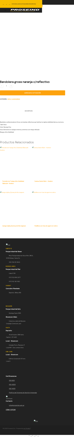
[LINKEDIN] (6, 4)
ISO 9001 (12, 380)
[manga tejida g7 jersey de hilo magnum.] (15, 206)
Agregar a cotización (32, 93)
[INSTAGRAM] (9, 4)
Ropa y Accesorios (14, 99)
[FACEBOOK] (3, 4)
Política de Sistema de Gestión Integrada (23, 392)
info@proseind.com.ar (16, 405)
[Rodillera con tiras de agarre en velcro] (47, 206)
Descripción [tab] (29, 111)
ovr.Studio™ (27, 428)
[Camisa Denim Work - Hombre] (47, 162)
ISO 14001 (12, 388)
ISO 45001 (12, 384)
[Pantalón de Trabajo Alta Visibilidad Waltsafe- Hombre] (15, 162)
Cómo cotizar (11, 410)
